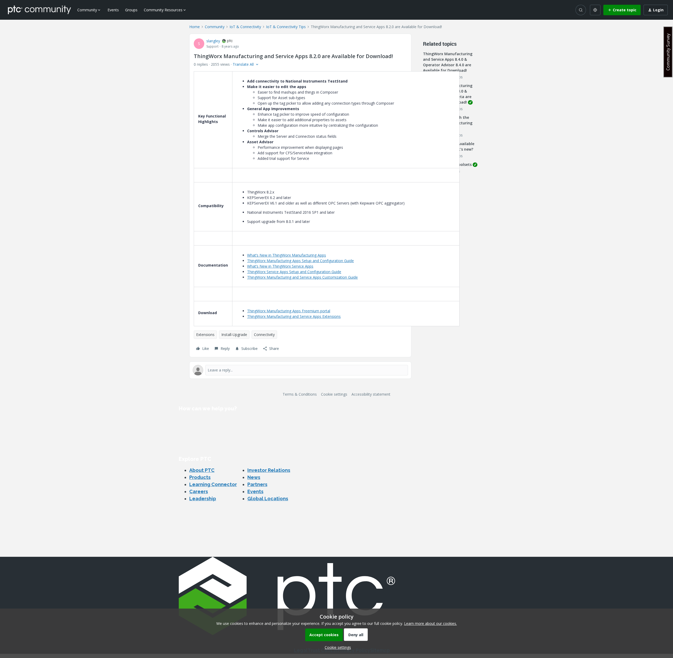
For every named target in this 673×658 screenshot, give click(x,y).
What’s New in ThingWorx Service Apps (280, 266)
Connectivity (264, 334)
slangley (213, 40)
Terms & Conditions (300, 394)
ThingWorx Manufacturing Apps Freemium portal (288, 310)
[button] (622, 10)
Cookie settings (334, 394)
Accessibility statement (370, 394)
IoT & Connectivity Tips (286, 26)
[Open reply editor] (300, 370)
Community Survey (668, 51)
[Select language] (595, 10)
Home (194, 26)
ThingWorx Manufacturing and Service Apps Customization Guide (302, 277)
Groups (131, 9)
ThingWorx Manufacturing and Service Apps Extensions (294, 316)
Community (215, 26)
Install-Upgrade (234, 334)
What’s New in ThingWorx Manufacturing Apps (286, 255)
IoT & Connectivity (245, 26)
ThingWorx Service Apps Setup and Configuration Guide (294, 271)
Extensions (205, 334)
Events (113, 9)
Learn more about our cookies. (430, 623)
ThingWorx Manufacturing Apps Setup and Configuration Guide (300, 260)
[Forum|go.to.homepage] (39, 10)
